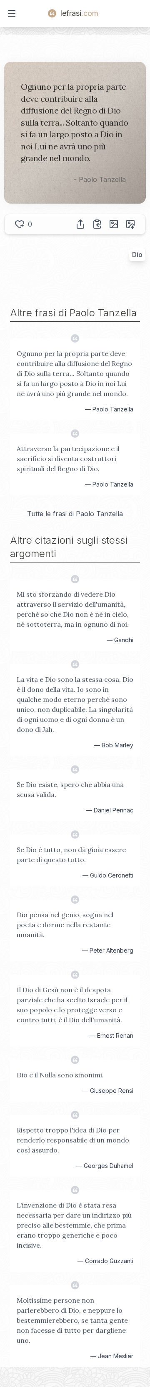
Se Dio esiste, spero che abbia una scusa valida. (70, 789)
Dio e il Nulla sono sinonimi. (60, 1075)
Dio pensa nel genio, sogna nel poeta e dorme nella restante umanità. (65, 924)
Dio (137, 254)
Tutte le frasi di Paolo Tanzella (75, 513)
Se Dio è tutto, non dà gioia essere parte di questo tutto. (71, 854)
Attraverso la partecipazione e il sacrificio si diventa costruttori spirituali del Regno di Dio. (68, 458)
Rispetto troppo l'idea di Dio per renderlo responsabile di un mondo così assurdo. (73, 1140)
